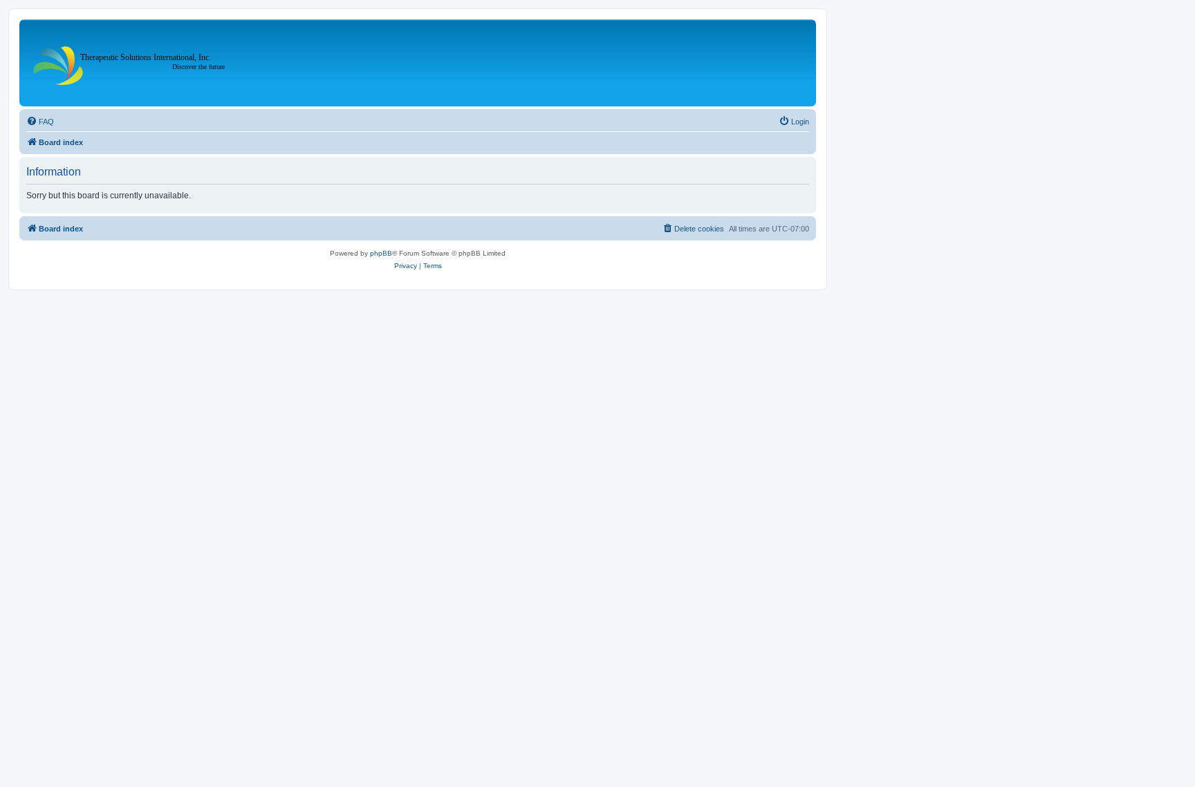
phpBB (381, 253)
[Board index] (134, 63)
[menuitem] (40, 121)
